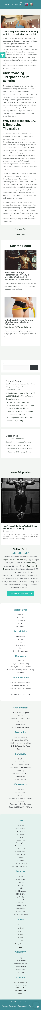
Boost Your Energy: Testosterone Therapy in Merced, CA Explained (17, 274)
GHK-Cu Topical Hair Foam (20, 746)
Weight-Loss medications (12, 560)
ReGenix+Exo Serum (20, 737)
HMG (20, 648)
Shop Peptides (20, 843)
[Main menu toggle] (37, 4)
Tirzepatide (21, 900)
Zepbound (20, 882)
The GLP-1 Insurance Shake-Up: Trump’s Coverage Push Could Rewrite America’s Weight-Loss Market (20, 405)
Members (20, 860)
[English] (26, 4)
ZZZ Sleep (20, 771)
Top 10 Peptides (20, 846)
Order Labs (20, 834)
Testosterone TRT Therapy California (18, 280)
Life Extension (20, 784)
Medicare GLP (20, 840)
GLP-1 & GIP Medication (15, 439)
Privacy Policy (20, 967)
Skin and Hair (20, 707)
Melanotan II (20, 636)
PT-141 (20, 639)
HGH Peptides (20, 891)
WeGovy (20, 885)
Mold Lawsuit (20, 849)
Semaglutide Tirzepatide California (18, 442)
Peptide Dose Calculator (20, 866)
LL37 (20, 691)
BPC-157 (20, 661)
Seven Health (20, 855)
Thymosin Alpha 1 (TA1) (20, 664)
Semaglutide (29, 563)
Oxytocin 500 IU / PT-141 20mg (20, 807)
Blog (20, 958)
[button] (2, 55)
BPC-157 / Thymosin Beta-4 (20, 682)
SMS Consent (21, 961)
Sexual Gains (20, 631)
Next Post (20, 235)
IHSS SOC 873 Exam (20, 915)
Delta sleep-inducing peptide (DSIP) (20, 670)
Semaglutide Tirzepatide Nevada (18, 445)
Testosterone (20, 909)
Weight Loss (20, 609)
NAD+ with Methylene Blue (20, 743)
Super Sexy (20, 777)
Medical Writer (9, 531)
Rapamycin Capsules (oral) (20, 694)
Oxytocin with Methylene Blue (20, 798)
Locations (20, 972)
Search (5, 364)
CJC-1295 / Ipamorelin (20, 651)
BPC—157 (20, 897)
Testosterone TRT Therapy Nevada (18, 452)
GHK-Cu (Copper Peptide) (20, 712)
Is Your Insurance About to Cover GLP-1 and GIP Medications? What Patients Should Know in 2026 (20, 396)
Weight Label (20, 970)
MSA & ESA (20, 894)
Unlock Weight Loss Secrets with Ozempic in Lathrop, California (19, 322)
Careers (20, 857)
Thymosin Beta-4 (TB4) (20, 685)
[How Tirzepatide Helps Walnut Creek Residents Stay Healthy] (20, 500)
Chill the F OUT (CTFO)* (20, 774)
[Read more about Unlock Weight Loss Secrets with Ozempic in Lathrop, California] (21, 307)
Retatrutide (20, 614)
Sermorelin (20, 721)
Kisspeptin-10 (20, 645)
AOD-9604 (20, 617)
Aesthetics (20, 732)
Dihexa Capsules (20, 724)
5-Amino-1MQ (20, 626)
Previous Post (20, 229)
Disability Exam (20, 906)
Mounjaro (20, 888)
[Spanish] (31, 4)
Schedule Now (20, 828)
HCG (20, 642)
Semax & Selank (20, 792)
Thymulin (20, 673)
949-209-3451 (20, 552)
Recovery (20, 656)
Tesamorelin (20, 620)
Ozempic (20, 876)
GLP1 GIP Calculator (20, 863)
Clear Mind (20, 749)
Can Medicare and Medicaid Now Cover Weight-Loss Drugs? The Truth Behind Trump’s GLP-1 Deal (20, 387)
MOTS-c (20, 623)
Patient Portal (20, 831)
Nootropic (20, 801)
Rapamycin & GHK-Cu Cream (20, 667)
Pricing (20, 837)
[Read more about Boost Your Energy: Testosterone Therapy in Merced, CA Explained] (21, 260)
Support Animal (20, 852)
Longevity (20, 754)
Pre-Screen (20, 825)
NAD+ (20, 759)
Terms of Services (20, 964)
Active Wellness (20, 677)
